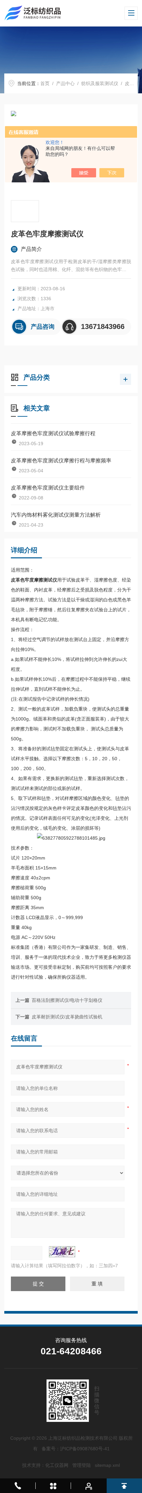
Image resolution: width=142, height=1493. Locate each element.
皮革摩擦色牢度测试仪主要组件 (48, 487)
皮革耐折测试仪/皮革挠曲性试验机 (67, 1016)
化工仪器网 (56, 1465)
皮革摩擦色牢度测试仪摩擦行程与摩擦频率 (61, 460)
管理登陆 (81, 1465)
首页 (45, 83)
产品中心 (65, 83)
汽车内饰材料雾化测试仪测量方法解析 (56, 515)
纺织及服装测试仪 (99, 83)
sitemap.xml (107, 1465)
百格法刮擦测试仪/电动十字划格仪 (67, 1000)
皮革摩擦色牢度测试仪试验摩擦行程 (53, 433)
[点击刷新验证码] (62, 1251)
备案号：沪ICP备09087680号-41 (76, 1448)
